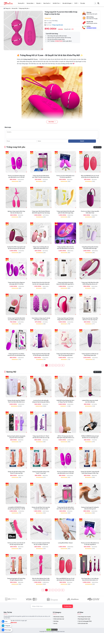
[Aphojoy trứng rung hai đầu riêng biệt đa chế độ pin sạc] (16, 197)
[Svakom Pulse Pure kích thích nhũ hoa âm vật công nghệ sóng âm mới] (41, 268)
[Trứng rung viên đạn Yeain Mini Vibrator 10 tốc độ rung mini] (90, 304)
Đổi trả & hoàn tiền (83, 623)
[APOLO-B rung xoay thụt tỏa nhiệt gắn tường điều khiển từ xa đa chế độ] (65, 422)
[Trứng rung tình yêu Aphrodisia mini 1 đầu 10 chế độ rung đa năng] (41, 162)
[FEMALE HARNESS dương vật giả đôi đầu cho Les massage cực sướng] (90, 422)
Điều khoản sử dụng (59, 616)
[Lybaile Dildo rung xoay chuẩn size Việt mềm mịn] (90, 386)
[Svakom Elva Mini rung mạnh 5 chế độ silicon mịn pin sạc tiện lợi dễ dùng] (16, 233)
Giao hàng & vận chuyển (84, 616)
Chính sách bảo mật (59, 619)
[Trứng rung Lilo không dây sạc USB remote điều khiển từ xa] (41, 233)
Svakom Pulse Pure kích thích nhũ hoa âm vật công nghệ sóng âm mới (41, 284)
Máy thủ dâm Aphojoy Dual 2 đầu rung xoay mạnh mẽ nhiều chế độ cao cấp (40, 580)
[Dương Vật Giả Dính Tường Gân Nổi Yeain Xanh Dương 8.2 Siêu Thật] (90, 457)
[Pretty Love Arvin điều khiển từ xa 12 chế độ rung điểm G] (65, 162)
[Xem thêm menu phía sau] (95, 3)
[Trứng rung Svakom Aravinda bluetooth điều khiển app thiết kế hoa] (65, 268)
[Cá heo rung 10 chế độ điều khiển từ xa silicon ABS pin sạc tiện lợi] (16, 304)
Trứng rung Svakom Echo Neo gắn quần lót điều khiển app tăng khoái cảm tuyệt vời (65, 213)
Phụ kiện (82, 3)
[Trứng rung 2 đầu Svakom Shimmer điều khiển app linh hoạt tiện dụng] (41, 197)
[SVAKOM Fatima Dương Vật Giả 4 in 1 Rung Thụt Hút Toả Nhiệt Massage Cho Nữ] (65, 386)
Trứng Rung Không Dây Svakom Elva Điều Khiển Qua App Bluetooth (90, 248)
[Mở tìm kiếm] (98, 3)
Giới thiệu (56, 621)
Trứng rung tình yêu (57, 25)
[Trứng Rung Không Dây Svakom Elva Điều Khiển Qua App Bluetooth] (90, 233)
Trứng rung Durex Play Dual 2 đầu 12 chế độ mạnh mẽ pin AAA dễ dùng (41, 355)
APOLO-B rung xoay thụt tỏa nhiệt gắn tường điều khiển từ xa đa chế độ (65, 437)
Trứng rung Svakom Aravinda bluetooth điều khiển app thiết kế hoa (65, 284)
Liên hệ (55, 623)
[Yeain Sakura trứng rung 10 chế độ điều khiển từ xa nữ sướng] (41, 304)
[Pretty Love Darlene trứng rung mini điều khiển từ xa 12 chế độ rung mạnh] (16, 162)
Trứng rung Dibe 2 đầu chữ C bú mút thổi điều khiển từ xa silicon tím (65, 248)
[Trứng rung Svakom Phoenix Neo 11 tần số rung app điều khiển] (65, 340)
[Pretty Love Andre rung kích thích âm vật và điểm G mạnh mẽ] (41, 529)
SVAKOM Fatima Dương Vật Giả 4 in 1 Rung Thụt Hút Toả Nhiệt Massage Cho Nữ (65, 402)
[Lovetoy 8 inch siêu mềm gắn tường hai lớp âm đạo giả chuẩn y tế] (41, 386)
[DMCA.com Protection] (52, 629)
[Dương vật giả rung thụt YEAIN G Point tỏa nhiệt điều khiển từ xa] (16, 386)
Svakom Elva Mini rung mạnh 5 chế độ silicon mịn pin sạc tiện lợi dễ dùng (16, 248)
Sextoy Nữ (11, 371)
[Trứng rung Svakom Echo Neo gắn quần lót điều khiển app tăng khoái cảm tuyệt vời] (65, 197)
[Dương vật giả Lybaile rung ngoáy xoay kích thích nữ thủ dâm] (16, 422)
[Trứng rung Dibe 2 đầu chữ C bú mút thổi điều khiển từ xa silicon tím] (65, 233)
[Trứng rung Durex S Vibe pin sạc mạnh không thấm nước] (90, 340)
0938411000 (91, 28)
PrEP (75, 3)
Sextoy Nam (30, 3)
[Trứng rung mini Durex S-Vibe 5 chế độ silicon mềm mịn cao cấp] (41, 422)
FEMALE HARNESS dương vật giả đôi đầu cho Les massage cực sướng (90, 437)
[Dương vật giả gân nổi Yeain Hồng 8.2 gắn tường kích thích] (16, 564)
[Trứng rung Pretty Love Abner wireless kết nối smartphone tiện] (16, 340)
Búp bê (38, 3)
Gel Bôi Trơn (56, 3)
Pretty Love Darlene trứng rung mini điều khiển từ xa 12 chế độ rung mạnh (16, 177)
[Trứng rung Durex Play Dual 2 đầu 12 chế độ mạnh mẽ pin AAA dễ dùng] (41, 340)
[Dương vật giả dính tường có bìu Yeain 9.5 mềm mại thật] (16, 457)
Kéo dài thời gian (67, 3)
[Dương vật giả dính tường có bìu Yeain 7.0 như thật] (41, 457)
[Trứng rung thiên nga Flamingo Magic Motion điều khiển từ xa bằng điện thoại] (65, 304)
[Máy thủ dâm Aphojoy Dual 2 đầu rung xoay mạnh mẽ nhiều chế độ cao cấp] (41, 564)
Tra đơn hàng (67, 606)
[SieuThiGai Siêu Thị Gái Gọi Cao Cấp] (8, 3)
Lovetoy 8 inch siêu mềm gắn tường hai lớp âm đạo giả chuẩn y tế (41, 402)
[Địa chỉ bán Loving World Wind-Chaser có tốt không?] (65, 529)
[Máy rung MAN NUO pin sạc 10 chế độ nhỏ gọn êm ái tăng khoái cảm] (90, 162)
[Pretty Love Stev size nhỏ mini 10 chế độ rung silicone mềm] (16, 529)
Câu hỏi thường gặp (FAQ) (85, 621)
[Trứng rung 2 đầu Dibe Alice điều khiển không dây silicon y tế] (90, 268)
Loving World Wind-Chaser (65, 543)
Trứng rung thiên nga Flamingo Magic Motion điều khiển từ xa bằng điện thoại (65, 319)
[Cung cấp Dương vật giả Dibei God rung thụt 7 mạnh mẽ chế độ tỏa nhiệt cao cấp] (41, 493)
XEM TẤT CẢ (97, 147)
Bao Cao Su (46, 3)
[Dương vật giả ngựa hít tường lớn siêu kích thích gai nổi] (90, 493)
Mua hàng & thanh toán (84, 619)
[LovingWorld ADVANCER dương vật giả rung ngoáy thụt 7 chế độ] (16, 493)
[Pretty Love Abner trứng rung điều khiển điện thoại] (90, 197)
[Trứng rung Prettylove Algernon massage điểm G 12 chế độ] (16, 268)
